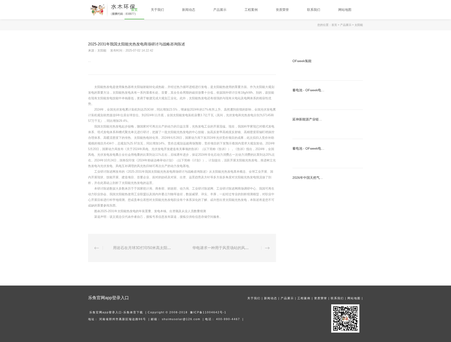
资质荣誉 (320, 298)
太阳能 (358, 25)
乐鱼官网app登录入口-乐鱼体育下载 (116, 312)
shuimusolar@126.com (181, 319)
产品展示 (345, 25)
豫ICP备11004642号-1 (208, 312)
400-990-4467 (228, 319)
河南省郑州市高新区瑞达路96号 (122, 319)
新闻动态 (270, 298)
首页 (334, 25)
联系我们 (337, 298)
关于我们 (253, 298)
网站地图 (354, 298)
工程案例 (304, 298)
